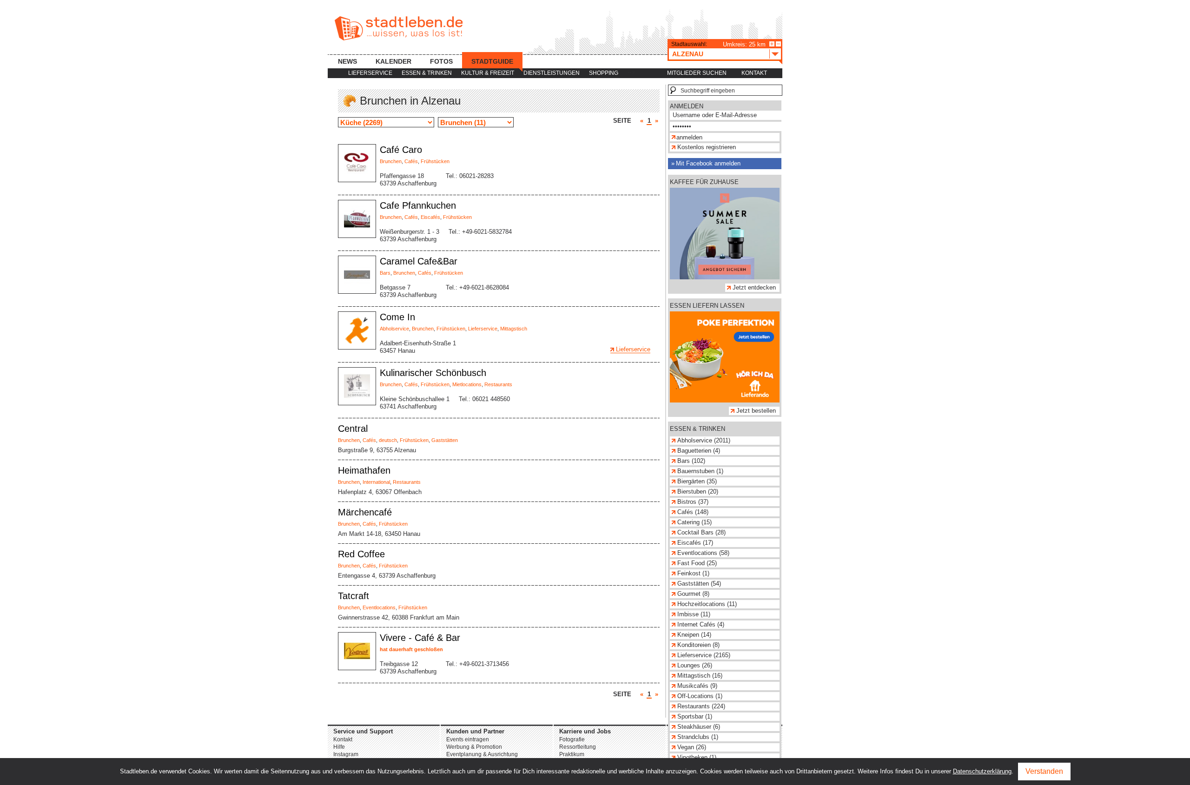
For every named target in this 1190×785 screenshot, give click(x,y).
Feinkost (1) (693, 573)
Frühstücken (435, 161)
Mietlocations (467, 384)
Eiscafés (430, 217)
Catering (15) (694, 522)
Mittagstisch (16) (699, 675)
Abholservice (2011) (703, 440)
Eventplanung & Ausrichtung (482, 754)
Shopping (603, 73)
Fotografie (572, 739)
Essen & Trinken (427, 73)
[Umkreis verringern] (778, 43)
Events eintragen (467, 739)
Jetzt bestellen (756, 410)
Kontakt (754, 73)
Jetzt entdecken (754, 287)
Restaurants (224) (701, 706)
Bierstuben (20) (697, 491)
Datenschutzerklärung (982, 771)
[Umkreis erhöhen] (771, 43)
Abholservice (394, 328)
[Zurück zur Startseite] (399, 28)
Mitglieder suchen (697, 73)
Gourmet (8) (693, 593)
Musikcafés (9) (697, 685)
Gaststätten (444, 440)
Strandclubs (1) (697, 736)
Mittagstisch (513, 328)
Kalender (393, 61)
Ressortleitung (577, 747)
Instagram (345, 754)
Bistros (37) (692, 501)
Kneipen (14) (694, 634)
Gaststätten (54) (699, 583)
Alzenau (687, 54)
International (376, 482)
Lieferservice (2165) (703, 655)
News (347, 61)
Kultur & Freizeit (487, 73)
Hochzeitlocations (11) (707, 603)
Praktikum (571, 754)
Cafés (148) (692, 511)
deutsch (388, 440)
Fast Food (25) (697, 563)
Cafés (411, 161)
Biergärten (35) (697, 481)
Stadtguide (492, 61)
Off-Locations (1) (699, 696)
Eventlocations (379, 607)
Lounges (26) (694, 665)
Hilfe (339, 747)
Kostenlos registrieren (706, 147)
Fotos (441, 61)
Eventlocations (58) (703, 552)
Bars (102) (691, 460)
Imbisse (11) (693, 614)
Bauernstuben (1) (700, 471)
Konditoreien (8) (698, 644)
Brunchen (391, 161)
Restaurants (498, 384)
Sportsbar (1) (694, 716)
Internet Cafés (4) (700, 624)
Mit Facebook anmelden (708, 163)
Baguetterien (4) (698, 450)
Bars (385, 273)
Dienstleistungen (551, 73)
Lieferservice (370, 73)
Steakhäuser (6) (698, 726)
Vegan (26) (691, 747)
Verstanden (1044, 771)
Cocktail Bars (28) (701, 532)
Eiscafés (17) (695, 542)
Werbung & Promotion (474, 747)
